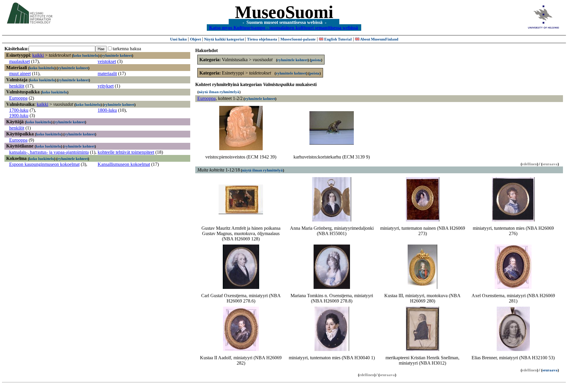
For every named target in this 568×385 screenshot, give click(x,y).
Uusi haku (178, 39)
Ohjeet (195, 39)
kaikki (38, 55)
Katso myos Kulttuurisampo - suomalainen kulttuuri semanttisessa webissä (283, 27)
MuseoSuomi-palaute (298, 39)
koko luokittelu (85, 55)
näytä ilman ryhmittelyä (219, 92)
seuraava (550, 370)
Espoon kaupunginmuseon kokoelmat (44, 164)
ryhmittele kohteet (116, 55)
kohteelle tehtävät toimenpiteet (126, 152)
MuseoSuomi (284, 12)
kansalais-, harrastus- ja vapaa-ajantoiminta (49, 152)
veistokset (107, 61)
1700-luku (18, 110)
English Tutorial (337, 39)
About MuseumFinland (378, 39)
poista (316, 60)
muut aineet (20, 73)
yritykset (106, 85)
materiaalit (107, 73)
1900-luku (18, 115)
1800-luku (107, 110)
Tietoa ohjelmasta (262, 39)
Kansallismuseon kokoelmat (124, 164)
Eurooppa (18, 98)
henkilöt (16, 85)
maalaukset (19, 61)
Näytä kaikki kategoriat (224, 39)
